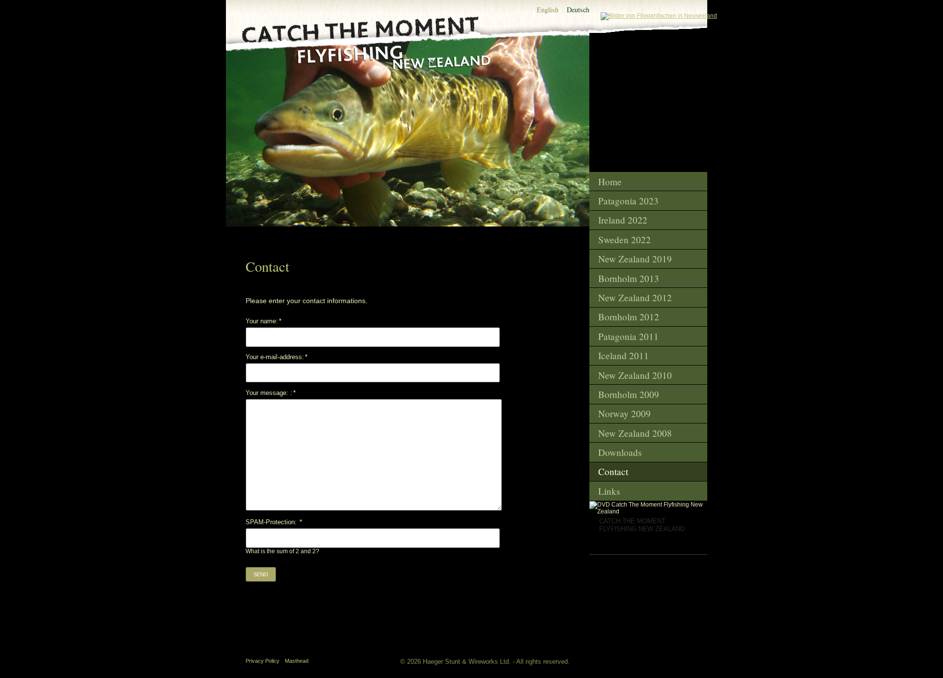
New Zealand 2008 (635, 433)
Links (609, 491)
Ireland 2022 (622, 220)
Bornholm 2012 (628, 317)
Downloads (619, 452)
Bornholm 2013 (628, 278)
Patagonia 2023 (628, 201)
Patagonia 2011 (628, 336)
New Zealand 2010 (635, 375)
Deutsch (578, 9)
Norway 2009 (624, 413)
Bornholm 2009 (628, 394)
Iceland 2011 (623, 355)
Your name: (263, 321)
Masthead (296, 661)
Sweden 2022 (624, 239)
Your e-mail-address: (276, 357)
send (260, 574)
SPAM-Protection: (274, 522)
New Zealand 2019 (635, 259)
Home (610, 181)
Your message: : (271, 392)
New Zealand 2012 (635, 297)
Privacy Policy (262, 661)
